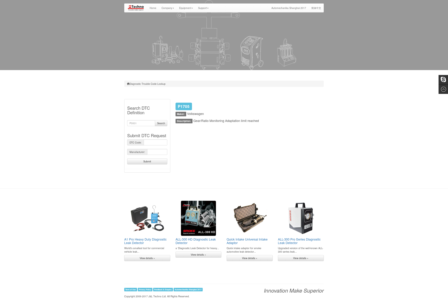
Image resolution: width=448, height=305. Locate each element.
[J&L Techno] (135, 8)
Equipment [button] (185, 8)
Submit (147, 161)
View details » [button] (147, 258)
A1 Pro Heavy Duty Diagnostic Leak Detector (145, 241)
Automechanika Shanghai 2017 (288, 8)
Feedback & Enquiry (163, 289)
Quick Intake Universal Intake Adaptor (247, 241)
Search (161, 123)
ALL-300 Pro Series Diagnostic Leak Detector (299, 241)
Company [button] (167, 8)
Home (154, 8)
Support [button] (202, 8)
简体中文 (316, 8)
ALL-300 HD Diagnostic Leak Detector (196, 241)
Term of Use (130, 289)
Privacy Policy (145, 289)
